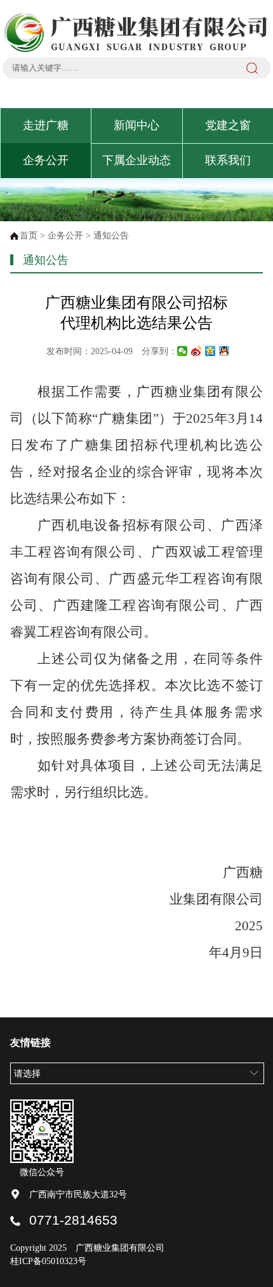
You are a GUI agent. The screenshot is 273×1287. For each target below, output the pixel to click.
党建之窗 (228, 125)
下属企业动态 (136, 160)
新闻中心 (136, 125)
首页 (28, 235)
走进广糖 (46, 125)
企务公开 (46, 160)
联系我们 (228, 160)
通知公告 (111, 235)
